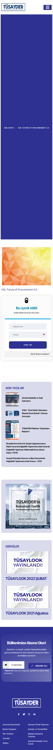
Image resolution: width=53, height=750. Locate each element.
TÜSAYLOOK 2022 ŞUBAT (26, 578)
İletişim (5, 743)
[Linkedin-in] (34, 714)
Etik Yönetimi (8, 734)
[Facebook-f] (19, 714)
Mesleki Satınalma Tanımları (35, 735)
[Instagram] (29, 714)
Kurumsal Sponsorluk (11, 724)
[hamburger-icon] (47, 7)
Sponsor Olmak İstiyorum (38, 724)
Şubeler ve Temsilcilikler (37, 729)
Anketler (6, 738)
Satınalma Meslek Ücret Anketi (37, 742)
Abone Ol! (41, 665)
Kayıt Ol (33, 354)
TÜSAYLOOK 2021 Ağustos (27, 613)
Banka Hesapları (9, 729)
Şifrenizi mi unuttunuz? (42, 354)
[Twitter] (24, 714)
